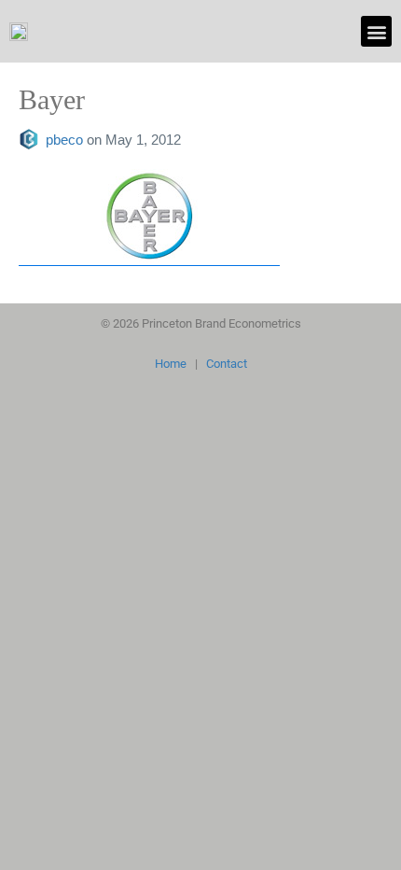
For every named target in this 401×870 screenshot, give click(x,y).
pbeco (66, 139)
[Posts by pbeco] (32, 139)
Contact (226, 364)
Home (171, 364)
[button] (376, 31)
